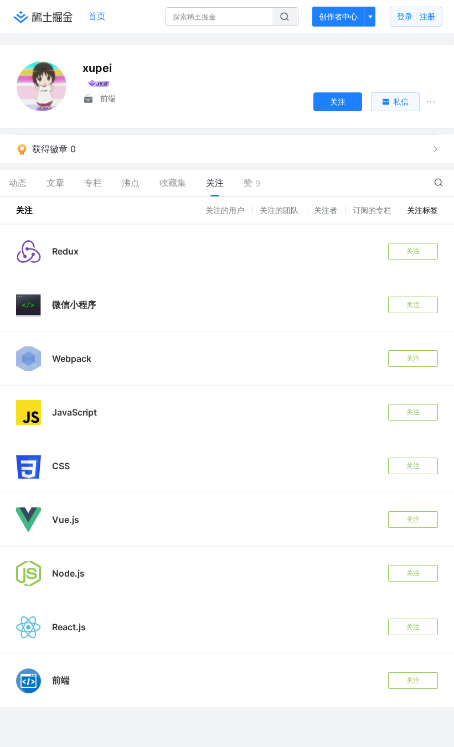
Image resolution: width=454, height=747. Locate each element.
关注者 (326, 210)
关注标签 (422, 210)
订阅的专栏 (373, 210)
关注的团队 (280, 210)
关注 (413, 251)
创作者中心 (338, 16)
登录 (416, 16)
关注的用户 (225, 210)
